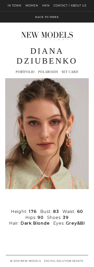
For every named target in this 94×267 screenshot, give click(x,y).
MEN (46, 5)
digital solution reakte (63, 260)
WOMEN (31, 5)
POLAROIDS (48, 72)
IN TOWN (14, 5)
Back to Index (47, 17)
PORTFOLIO (25, 72)
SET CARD (70, 72)
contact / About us (70, 5)
